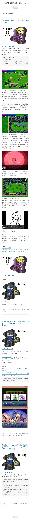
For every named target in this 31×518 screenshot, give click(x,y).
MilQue (4, 302)
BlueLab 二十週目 (6, 248)
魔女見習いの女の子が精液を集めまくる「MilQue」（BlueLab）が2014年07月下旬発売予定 (15, 447)
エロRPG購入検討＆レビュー (15, 3)
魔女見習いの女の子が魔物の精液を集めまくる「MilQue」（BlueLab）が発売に (15, 323)
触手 (3, 435)
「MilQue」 (15, 48)
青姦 (5, 435)
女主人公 (9, 433)
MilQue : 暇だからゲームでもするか (11, 372)
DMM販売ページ (6, 359)
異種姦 (23, 433)
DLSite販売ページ (6, 357)
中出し (20, 433)
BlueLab (15, 309)
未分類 (8, 309)
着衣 (27, 433)
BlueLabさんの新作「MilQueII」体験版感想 (15, 22)
